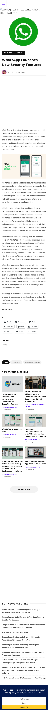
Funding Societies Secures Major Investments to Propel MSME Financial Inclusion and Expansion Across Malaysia (23, 670)
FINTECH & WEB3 (30, 405)
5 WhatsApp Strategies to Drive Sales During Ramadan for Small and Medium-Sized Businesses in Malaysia (12, 452)
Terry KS (10, 72)
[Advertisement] (24, 104)
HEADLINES (8, 53)
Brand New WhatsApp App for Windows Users (35, 452)
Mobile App (16, 362)
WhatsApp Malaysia (32, 362)
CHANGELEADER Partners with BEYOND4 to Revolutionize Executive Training (12, 384)
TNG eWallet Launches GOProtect (15, 632)
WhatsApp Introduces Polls (12, 420)
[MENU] (3, 3)
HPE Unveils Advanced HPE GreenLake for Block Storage (24, 678)
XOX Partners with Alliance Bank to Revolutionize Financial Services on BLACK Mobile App (35, 382)
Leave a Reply (25, 489)
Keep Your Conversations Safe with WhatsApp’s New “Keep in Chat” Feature (35, 420)
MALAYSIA (19, 53)
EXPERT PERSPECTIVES (9, 474)
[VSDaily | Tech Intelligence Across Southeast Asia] (23, 11)
